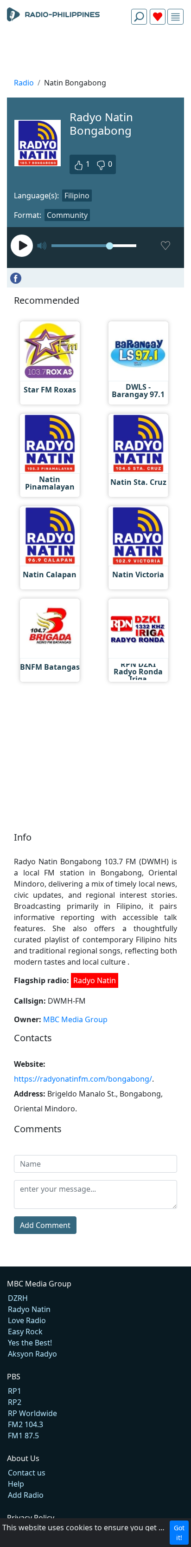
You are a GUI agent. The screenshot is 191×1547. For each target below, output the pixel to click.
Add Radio (26, 1495)
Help (16, 1484)
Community (67, 215)
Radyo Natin (94, 980)
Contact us (26, 1473)
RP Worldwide (32, 1413)
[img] (175, 17)
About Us (23, 1458)
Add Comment (45, 1225)
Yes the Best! (30, 1343)
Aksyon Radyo (32, 1354)
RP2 (14, 1402)
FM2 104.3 (25, 1424)
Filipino (76, 195)
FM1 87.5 (23, 1435)
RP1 (14, 1391)
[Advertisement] (95, 54)
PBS (13, 1376)
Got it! (179, 1532)
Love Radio (27, 1320)
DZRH (18, 1298)
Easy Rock (25, 1331)
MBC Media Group (75, 1019)
